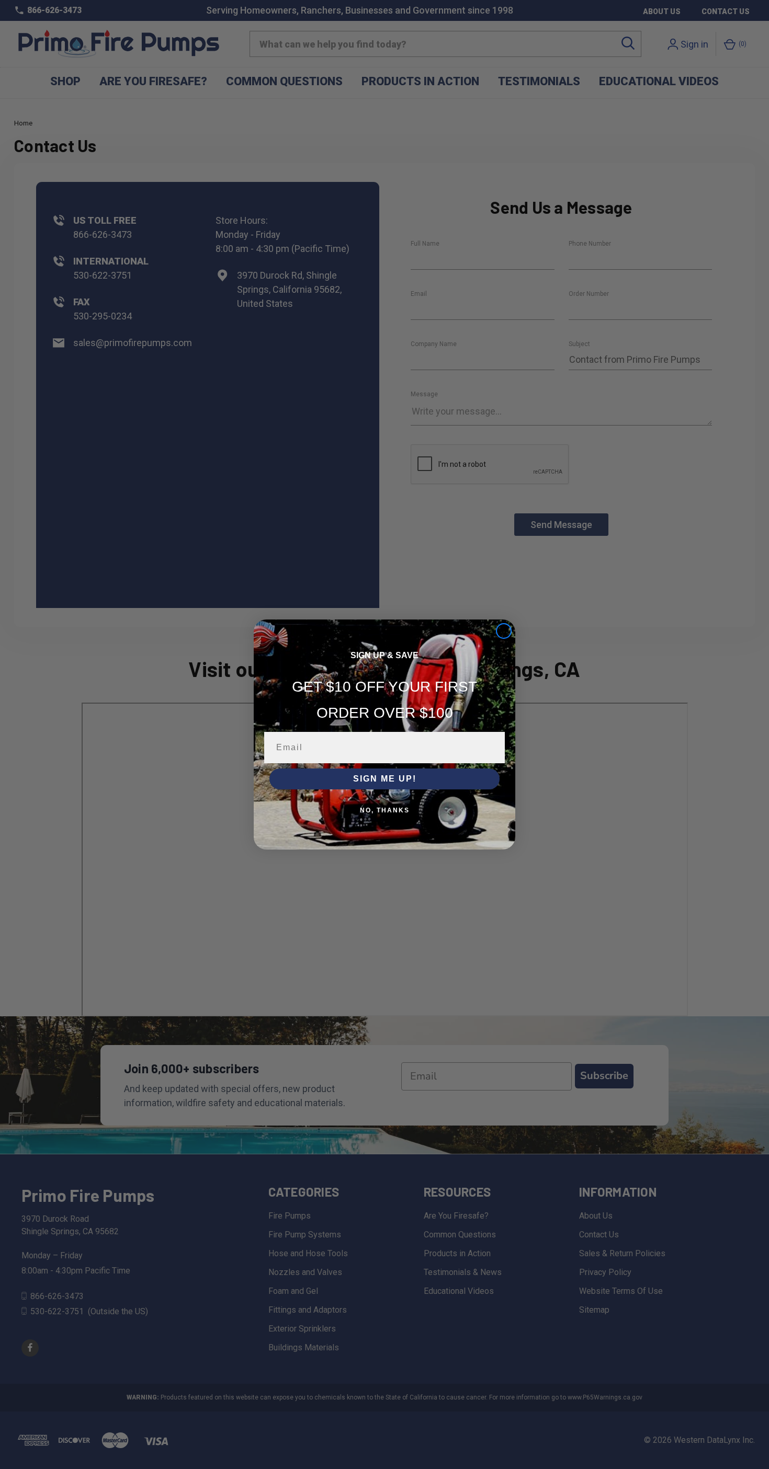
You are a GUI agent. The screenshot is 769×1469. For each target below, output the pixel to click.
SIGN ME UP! (384, 778)
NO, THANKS (385, 810)
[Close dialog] (503, 631)
